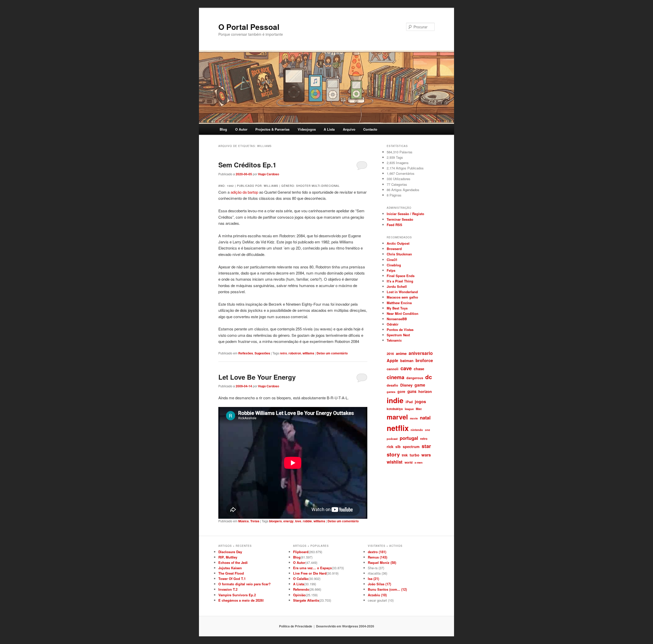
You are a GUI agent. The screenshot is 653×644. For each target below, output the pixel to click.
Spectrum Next (398, 334)
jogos (420, 401)
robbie (307, 521)
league (409, 409)
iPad (409, 401)
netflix (398, 428)
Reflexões (245, 353)
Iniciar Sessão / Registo (405, 213)
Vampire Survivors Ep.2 (237, 594)
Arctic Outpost (398, 243)
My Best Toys (397, 308)
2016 (390, 353)
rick (390, 446)
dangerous (414, 378)
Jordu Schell (397, 286)
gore (401, 391)
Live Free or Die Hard (309, 573)
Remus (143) (377, 557)
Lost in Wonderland (402, 291)
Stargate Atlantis (306, 600)
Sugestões (262, 353)
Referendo (301, 589)
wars (426, 455)
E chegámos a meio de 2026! (241, 600)
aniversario (421, 353)
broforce (424, 360)
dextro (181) (377, 551)
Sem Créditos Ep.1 (247, 164)
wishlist (395, 462)
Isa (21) (373, 578)
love (298, 521)
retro (283, 353)
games (391, 392)
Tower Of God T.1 (232, 578)
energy (288, 521)
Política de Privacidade (295, 626)
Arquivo (349, 129)
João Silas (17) (379, 583)
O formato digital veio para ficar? (244, 583)
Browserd (394, 248)
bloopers (275, 521)
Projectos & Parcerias (272, 129)
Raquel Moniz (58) (382, 562)
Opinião (299, 594)
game (420, 385)
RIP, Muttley (227, 557)
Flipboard (300, 551)
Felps (391, 270)
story (393, 454)
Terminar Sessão (400, 219)
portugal (409, 438)
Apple (392, 360)
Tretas (254, 521)
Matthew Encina (399, 302)
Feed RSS (394, 224)
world (408, 462)
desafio (392, 385)
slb (398, 446)
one (427, 430)
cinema (395, 377)
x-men (419, 462)
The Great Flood (231, 573)
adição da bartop (244, 192)
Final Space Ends (401, 275)
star (426, 446)
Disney (406, 385)
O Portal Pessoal (248, 26)
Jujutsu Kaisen (230, 567)
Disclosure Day (230, 551)
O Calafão (300, 578)
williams (308, 353)
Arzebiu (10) (377, 594)
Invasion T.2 (227, 589)
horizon (425, 391)
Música (243, 521)
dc (428, 377)
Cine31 (392, 259)
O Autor (241, 129)
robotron (294, 353)
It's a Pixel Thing (400, 281)
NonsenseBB (397, 318)
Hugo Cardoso (268, 174)
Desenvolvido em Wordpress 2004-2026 (345, 626)
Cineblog (394, 265)
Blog (223, 129)
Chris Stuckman (399, 254)
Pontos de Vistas (400, 329)
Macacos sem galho (402, 297)
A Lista (329, 129)
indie (395, 400)
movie (414, 418)
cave (406, 368)
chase (419, 368)
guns (411, 391)
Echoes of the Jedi (233, 562)
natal (425, 417)
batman (406, 360)
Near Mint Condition (402, 313)
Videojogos (307, 129)
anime (401, 353)
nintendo (417, 430)
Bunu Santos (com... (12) (387, 589)
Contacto (370, 129)
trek (405, 455)
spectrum (411, 446)
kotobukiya (395, 408)
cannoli (392, 368)
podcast (392, 439)
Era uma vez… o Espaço (312, 567)
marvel (397, 417)
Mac (419, 408)
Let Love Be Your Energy (257, 377)
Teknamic (394, 340)
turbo (414, 454)
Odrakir (392, 324)
